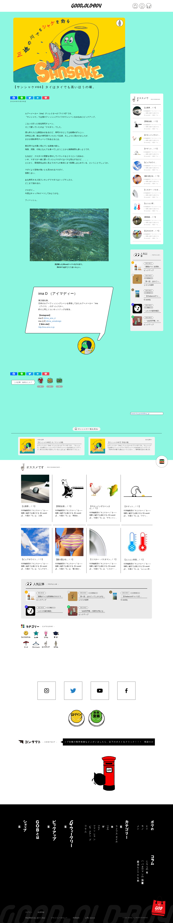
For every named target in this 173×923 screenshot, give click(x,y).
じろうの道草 (147, 864)
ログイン (28, 912)
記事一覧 (121, 824)
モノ (142, 826)
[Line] (22, 97)
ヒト (147, 826)
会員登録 (41, 912)
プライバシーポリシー (59, 918)
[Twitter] (30, 97)
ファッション (94, 832)
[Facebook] (14, 97)
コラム (85, 828)
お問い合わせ (90, 918)
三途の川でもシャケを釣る (138, 870)
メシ (138, 826)
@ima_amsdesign (53, 321)
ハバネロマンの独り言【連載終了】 (142, 870)
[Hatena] (38, 97)
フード (99, 826)
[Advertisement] (146, 53)
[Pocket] (46, 97)
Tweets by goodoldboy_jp (139, 413)
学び (103, 825)
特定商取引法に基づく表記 (35, 918)
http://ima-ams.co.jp (46, 327)
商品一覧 (19, 824)
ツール (108, 826)
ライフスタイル (116, 833)
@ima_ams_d (49, 318)
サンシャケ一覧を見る (88, 429)
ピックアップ (90, 831)
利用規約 (76, 918)
